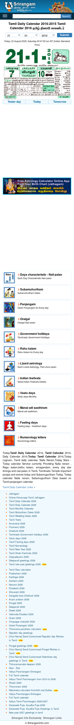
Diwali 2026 (15, 610)
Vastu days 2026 (17, 538)
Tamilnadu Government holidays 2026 (28, 534)
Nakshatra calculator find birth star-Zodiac (30, 690)
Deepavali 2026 (17, 606)
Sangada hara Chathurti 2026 (24, 595)
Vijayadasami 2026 (19, 556)
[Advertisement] (37, 141)
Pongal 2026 (15, 603)
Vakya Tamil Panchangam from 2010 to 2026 (32, 679)
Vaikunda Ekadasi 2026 (21, 614)
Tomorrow (59, 102)
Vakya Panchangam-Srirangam (25, 671)
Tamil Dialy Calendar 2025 (22, 501)
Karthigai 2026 (16, 577)
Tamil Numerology (18, 545)
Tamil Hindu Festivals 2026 (23, 553)
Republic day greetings (21, 632)
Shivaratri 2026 (17, 592)
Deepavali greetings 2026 (22, 560)
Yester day (14, 102)
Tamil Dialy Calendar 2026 (22, 505)
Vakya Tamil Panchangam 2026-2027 (28, 701)
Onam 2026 (15, 618)
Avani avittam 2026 (19, 599)
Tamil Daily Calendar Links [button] (18, 487)
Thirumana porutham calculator (25, 629)
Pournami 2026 (17, 527)
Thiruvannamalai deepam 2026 (25, 664)
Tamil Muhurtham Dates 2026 (24, 512)
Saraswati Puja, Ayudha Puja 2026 (27, 705)
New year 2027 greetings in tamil (26, 712)
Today (37, 102)
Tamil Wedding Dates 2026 (23, 516)
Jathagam (14, 493)
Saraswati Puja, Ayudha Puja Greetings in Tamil (34, 708)
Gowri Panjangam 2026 (21, 625)
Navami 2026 (16, 584)
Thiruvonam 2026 (18, 686)
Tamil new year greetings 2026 (25, 564)
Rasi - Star (14, 668)
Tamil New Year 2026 (20, 549)
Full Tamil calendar (19, 675)
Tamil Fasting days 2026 (21, 542)
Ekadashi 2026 (16, 588)
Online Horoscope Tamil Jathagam (27, 497)
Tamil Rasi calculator (20, 569)
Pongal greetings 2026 (20, 645)
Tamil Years (15, 519)
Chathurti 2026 (16, 531)
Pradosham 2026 (18, 573)
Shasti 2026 (15, 682)
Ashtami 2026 (16, 580)
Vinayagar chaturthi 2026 (22, 621)
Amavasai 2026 (17, 523)
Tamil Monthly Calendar (21, 508)
